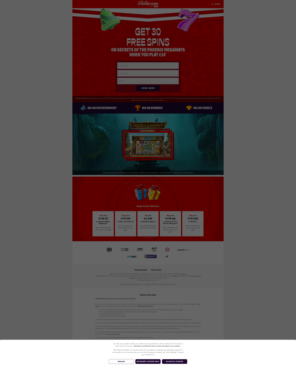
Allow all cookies (174, 361)
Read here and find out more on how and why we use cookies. (157, 346)
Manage (121, 361)
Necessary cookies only (148, 361)
